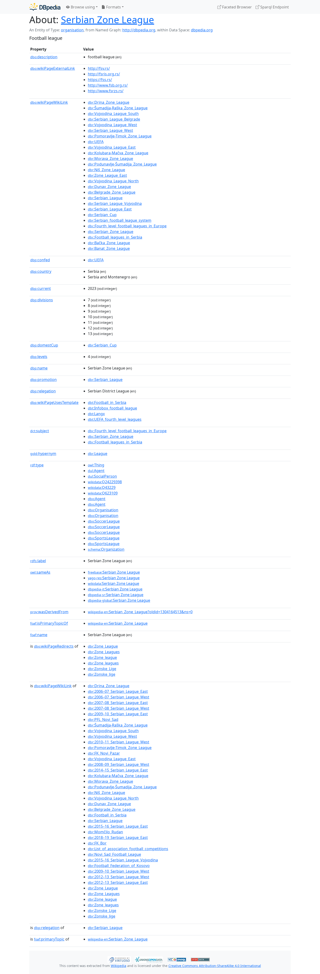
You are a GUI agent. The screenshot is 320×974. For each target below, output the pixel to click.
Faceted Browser (236, 7)
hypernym (43, 453)
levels (38, 356)
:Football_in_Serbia (107, 402)
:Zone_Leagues (104, 651)
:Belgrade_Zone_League (111, 192)
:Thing (96, 465)
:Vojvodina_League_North (113, 181)
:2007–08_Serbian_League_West (118, 708)
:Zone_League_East (107, 175)
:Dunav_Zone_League (109, 186)
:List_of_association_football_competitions (128, 848)
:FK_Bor (97, 843)
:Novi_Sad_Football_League (114, 854)
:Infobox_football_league (112, 408)
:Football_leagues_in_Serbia (115, 237)
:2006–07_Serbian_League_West (118, 697)
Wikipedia (118, 965)
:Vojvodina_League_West (112, 124)
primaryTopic (49, 939)
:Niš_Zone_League (106, 169)
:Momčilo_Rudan (105, 831)
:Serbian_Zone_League (110, 231)
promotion (43, 379)
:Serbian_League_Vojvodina (115, 203)
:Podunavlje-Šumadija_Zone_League (122, 164)
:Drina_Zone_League (108, 102)
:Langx (96, 413)
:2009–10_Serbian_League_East (118, 713)
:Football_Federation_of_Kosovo (119, 865)
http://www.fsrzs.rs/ (105, 90)
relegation (43, 391)
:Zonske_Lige (102, 668)
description (43, 56)
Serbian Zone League (107, 19)
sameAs (40, 572)
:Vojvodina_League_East (112, 147)
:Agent (96, 470)
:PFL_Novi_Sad (103, 719)
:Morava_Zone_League (110, 158)
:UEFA (96, 141)
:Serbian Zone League (114, 572)
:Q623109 (103, 493)
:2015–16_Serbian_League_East (118, 826)
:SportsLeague (103, 538)
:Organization (106, 549)
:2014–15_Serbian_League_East (118, 770)
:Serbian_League (105, 197)
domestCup (44, 345)
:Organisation (103, 510)
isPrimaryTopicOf (49, 623)
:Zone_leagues (103, 663)
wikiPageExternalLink (52, 68)
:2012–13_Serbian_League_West (118, 876)
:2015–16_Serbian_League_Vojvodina (123, 860)
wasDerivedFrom (49, 611)
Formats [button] (113, 7)
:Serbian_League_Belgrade (114, 119)
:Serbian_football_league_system (119, 220)
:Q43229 (101, 487)
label (38, 560)
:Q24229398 (105, 481)
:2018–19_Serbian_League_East (118, 837)
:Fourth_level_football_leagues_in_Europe (127, 226)
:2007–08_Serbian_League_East (118, 702)
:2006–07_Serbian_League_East (118, 691)
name (39, 368)
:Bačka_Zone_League (109, 242)
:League (97, 453)
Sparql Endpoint (274, 7)
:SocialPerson (102, 476)
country (40, 271)
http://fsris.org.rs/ (104, 74)
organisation (72, 30)
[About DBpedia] (44, 7)
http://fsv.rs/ (99, 68)
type (37, 465)
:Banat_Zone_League (109, 248)
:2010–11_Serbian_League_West (118, 742)
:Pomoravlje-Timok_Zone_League (120, 136)
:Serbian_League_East (110, 209)
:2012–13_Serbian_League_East (118, 882)
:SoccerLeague (104, 521)
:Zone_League (103, 646)
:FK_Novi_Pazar (104, 753)
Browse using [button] (82, 7)
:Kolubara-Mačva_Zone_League (118, 152)
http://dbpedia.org (138, 30)
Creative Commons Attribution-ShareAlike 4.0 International (214, 965)
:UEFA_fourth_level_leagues (114, 419)
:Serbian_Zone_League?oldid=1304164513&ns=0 (140, 611)
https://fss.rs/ (100, 79)
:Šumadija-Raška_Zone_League (118, 108)
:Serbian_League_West (110, 130)
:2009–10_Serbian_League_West (118, 871)
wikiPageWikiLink (49, 102)
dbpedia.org (202, 30)
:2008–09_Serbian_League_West (118, 764)
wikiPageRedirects (54, 646)
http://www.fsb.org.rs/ (108, 85)
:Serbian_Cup (102, 214)
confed (40, 259)
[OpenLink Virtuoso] (119, 959)
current (40, 288)
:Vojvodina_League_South (113, 113)
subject (39, 430)
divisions (41, 300)
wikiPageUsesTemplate (54, 402)
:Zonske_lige (101, 674)
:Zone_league (102, 657)
